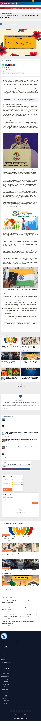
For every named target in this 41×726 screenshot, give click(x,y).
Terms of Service (29, 721)
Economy (33, 6)
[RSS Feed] (30, 711)
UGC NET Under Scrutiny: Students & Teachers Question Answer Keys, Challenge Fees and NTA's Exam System (21, 433)
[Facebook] (16, 711)
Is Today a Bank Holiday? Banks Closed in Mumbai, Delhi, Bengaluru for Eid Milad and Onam (20, 586)
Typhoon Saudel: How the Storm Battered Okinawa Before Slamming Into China (18, 622)
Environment (6, 6)
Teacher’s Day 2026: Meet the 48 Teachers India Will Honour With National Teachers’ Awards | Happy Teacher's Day (20, 615)
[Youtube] (14, 711)
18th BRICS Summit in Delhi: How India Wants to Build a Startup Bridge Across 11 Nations (19, 537)
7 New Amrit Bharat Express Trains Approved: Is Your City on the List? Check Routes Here (21, 446)
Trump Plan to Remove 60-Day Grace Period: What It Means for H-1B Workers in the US (20, 553)
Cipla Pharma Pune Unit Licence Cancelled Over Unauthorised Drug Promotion (19, 570)
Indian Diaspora (14, 73)
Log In (13, 3)
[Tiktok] (24, 711)
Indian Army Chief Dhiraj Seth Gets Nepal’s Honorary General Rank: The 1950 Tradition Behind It (21, 440)
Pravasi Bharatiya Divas (6, 73)
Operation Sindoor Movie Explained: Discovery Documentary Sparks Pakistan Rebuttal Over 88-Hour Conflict (22, 425)
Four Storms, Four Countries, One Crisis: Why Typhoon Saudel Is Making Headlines (19, 608)
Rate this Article (8, 489)
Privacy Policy (24, 721)
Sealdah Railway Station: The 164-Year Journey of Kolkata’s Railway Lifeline (19, 418)
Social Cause (13, 6)
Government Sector (20, 6)
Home (2, 6)
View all (37, 523)
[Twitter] (2, 408)
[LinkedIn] (4, 408)
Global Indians (21, 73)
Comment (35, 502)
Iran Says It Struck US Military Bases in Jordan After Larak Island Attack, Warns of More (19, 601)
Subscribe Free (16, 469)
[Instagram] (37, 1)
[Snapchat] (27, 711)
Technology (28, 6)
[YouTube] (38, 1)
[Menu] (17, 3)
